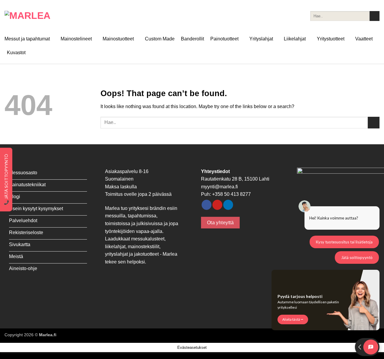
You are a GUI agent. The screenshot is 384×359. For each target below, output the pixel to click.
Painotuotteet (224, 38)
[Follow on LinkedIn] (228, 205)
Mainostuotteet (118, 38)
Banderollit (192, 38)
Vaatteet (364, 38)
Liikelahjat (295, 38)
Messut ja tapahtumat (27, 38)
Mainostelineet (76, 38)
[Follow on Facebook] (207, 205)
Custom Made (160, 38)
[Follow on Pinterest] (217, 205)
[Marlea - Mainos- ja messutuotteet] (34, 16)
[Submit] (375, 16)
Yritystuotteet (330, 38)
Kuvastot (16, 52)
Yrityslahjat (261, 38)
